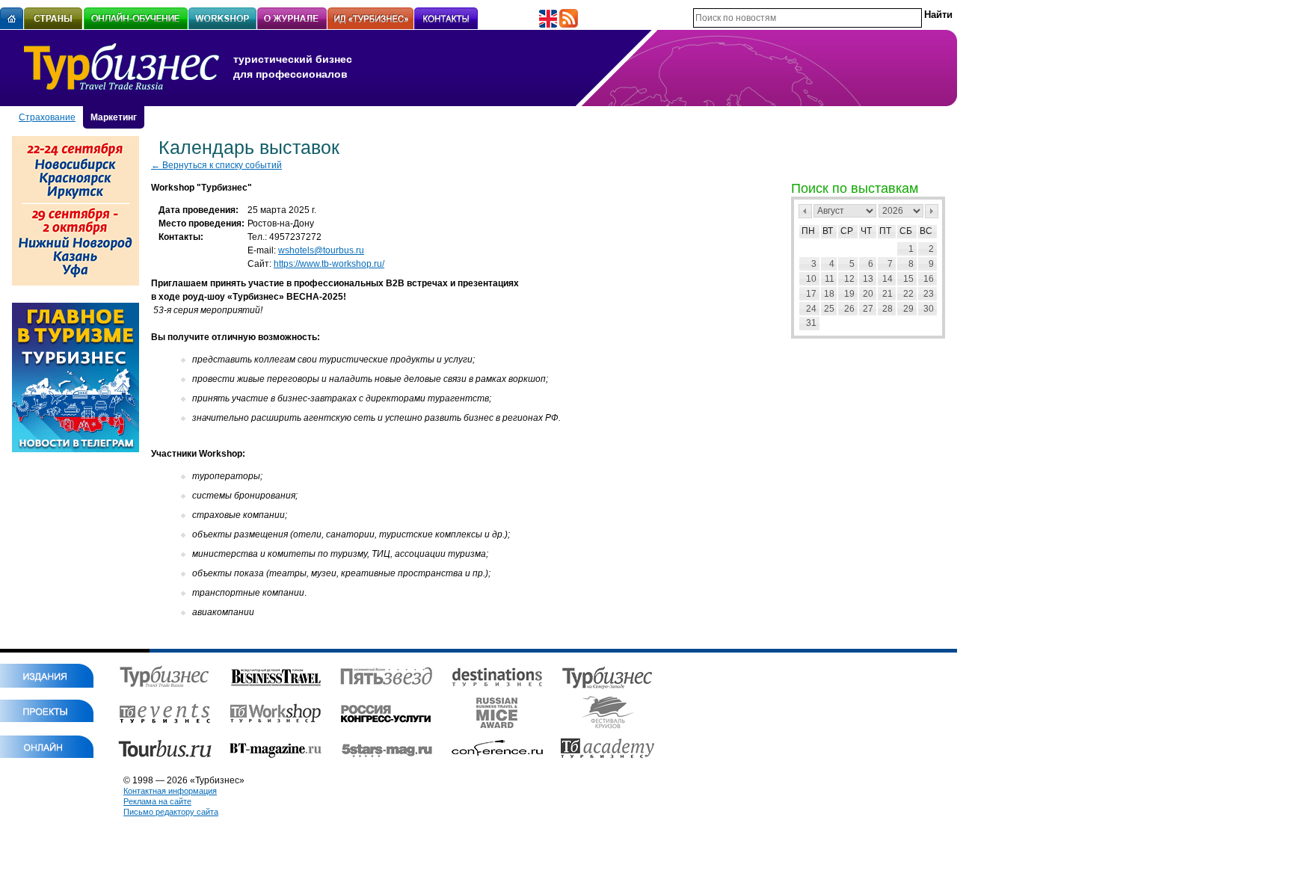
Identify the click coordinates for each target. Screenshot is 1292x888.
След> (931, 211)
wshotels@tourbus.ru (321, 250)
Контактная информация (170, 790)
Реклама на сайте (157, 801)
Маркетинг (113, 117)
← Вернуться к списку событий (216, 165)
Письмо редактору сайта (170, 811)
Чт (866, 231)
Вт (827, 231)
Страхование (47, 117)
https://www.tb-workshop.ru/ (329, 264)
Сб (905, 231)
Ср (846, 231)
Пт (885, 231)
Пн (808, 231)
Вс (926, 231)
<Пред (805, 211)
